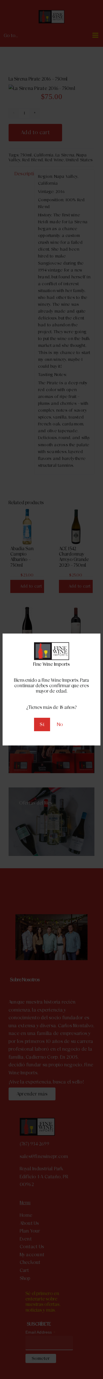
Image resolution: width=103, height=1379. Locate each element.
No (60, 724)
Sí (42, 724)
